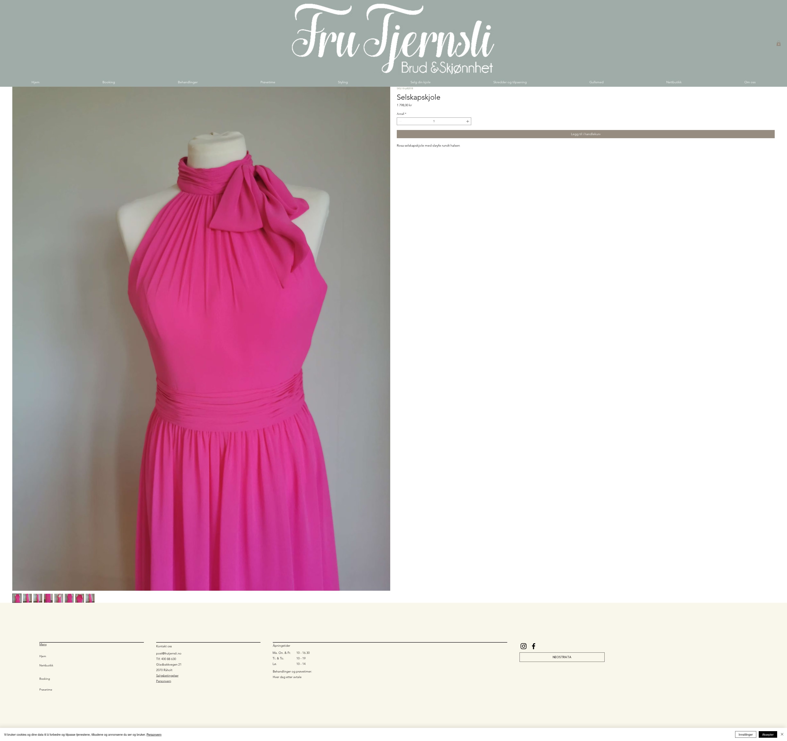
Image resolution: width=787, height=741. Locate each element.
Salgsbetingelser (167, 675)
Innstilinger (746, 734)
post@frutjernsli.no (168, 653)
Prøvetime (45, 689)
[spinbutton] (434, 121)
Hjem (42, 656)
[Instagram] (524, 646)
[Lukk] (782, 734)
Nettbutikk (46, 665)
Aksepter (768, 734)
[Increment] (468, 121)
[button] (187, 82)
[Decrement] (400, 121)
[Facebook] (534, 646)
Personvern (163, 681)
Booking (44, 679)
